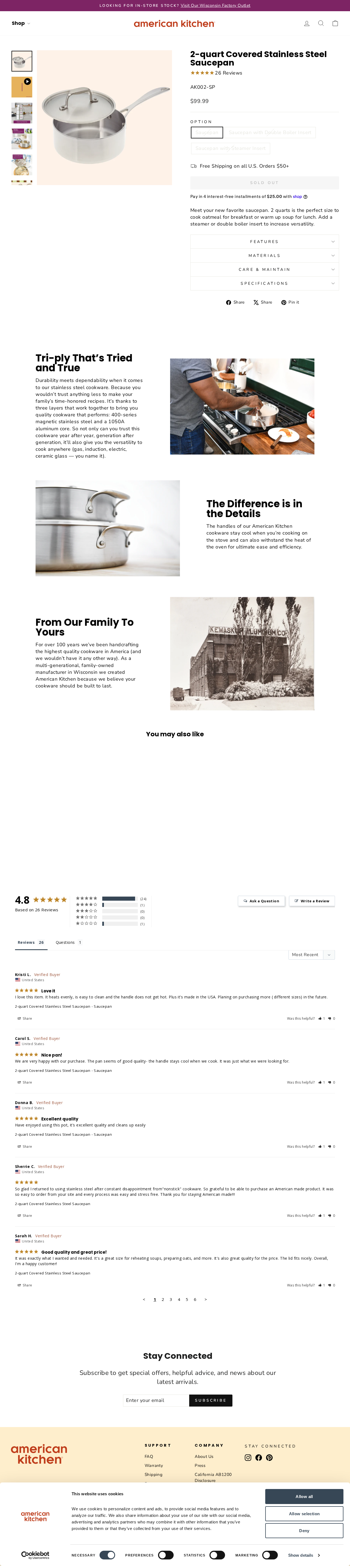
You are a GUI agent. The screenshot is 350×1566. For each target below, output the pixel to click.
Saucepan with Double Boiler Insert (270, 132)
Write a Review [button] (315, 900)
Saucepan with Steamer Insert (231, 148)
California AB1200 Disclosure (213, 1477)
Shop (19, 23)
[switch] (166, 1555)
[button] (322, 1018)
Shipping (154, 1474)
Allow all (304, 1496)
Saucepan (207, 132)
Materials (265, 255)
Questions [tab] (65, 942)
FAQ (149, 1456)
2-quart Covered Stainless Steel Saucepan (52, 1006)
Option (201, 121)
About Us (204, 1456)
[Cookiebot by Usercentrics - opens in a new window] (35, 1555)
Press (200, 1465)
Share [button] (27, 1018)
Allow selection (304, 1513)
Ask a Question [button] (264, 900)
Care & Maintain (265, 269)
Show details (300, 1555)
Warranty (154, 1465)
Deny (304, 1530)
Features (264, 241)
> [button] (206, 1299)
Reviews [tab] (26, 942)
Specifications (264, 283)
